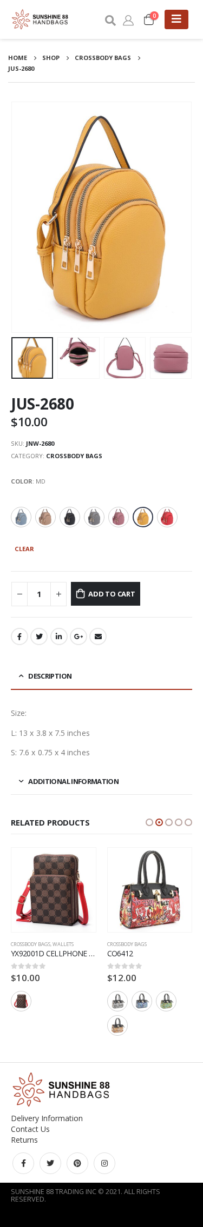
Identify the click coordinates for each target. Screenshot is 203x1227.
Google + (78, 636)
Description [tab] (49, 676)
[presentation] (24, 217)
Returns (24, 1140)
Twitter (39, 636)
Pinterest (77, 1163)
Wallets (63, 944)
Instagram (104, 1163)
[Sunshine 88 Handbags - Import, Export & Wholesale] (40, 19)
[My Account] (128, 19)
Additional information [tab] (73, 781)
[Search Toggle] (109, 19)
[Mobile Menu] (176, 19)
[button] (149, 822)
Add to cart (111, 594)
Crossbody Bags (74, 456)
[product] (53, 890)
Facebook (19, 636)
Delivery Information (47, 1118)
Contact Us (30, 1129)
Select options (78, 865)
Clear (24, 549)
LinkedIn (59, 636)
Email (98, 636)
